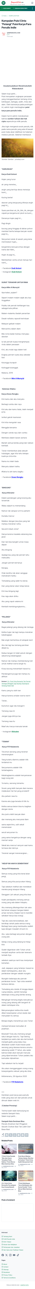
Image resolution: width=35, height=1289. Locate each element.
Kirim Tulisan (7, 1242)
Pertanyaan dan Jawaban (11, 1247)
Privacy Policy (7, 1275)
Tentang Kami (7, 1236)
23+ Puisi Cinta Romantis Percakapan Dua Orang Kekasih (9, 1185)
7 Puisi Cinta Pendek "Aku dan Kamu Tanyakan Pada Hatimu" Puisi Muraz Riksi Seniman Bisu (8, 1160)
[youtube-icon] (14, 1255)
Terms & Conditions (9, 1278)
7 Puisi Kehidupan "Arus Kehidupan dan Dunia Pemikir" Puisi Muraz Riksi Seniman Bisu (25, 1187)
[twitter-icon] (6, 1255)
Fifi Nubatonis (17, 1082)
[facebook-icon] (3, 1255)
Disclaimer (6, 1272)
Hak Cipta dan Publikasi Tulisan (13, 1250)
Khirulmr (15, 732)
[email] (26, 1135)
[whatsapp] (14, 1135)
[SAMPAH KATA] (17, 2)
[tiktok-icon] (18, 1255)
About (5, 1264)
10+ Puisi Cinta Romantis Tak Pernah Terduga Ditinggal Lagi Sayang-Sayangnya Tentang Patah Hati (16, 683)
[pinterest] (22, 1135)
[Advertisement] (17, 57)
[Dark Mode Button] (32, 3)
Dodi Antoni (16, 268)
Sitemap (6, 1269)
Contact (5, 1267)
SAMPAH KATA (24, 1285)
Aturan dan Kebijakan (10, 1244)
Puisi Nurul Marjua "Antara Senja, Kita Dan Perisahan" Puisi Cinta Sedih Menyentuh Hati (25, 1159)
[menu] (3, 3)
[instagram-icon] (10, 1255)
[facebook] (6, 1135)
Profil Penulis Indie (9, 1239)
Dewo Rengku (17, 477)
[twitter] (10, 1135)
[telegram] (18, 1135)
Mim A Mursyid (17, 378)
